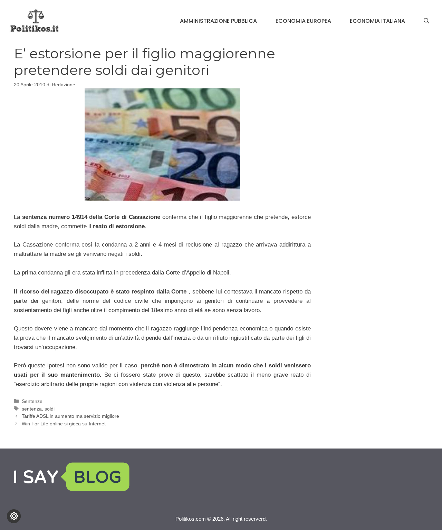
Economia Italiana (377, 21)
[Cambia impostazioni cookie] (14, 516)
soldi (50, 409)
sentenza (32, 409)
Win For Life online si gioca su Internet (64, 423)
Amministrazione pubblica (218, 21)
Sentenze (32, 401)
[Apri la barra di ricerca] (426, 21)
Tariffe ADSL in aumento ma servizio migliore (70, 416)
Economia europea (303, 21)
